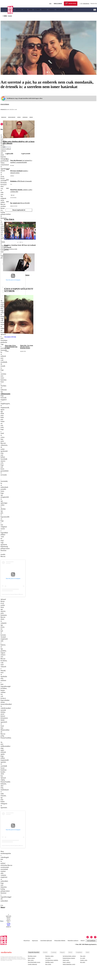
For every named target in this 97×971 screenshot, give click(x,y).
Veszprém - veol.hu (83, 960)
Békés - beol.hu (30, 960)
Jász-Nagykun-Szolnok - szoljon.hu (69, 956)
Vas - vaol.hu (82, 958)
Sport (30, 9)
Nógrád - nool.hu (66, 960)
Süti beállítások (91, 940)
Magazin (62, 952)
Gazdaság (53, 952)
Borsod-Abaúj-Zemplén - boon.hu (34, 962)
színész (12, 175)
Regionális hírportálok (33, 952)
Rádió (87, 952)
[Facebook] (95, 937)
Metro (3, 907)
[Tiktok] (87, 937)
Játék (50, 3)
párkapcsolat (3, 117)
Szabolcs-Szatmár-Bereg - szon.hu (69, 964)
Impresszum (35, 940)
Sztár (25, 9)
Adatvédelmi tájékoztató (46, 940)
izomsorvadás (25, 117)
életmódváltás (7, 147)
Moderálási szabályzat (73, 940)
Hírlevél (82, 940)
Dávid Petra (13, 197)
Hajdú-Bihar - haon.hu (49, 962)
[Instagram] (91, 937)
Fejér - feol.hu (47, 958)
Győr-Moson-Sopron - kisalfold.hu (51, 960)
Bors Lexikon (58, 3)
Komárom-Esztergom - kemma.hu (69, 958)
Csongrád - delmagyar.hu (32, 964)
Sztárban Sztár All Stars (10, 249)
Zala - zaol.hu (82, 962)
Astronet (51, 9)
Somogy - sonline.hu (66, 962)
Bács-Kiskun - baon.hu (32, 956)
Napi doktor (60, 9)
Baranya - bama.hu (31, 958)
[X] (2, 124)
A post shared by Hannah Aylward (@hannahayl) (13, 594)
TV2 (11, 184)
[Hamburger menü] (4, 10)
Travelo (44, 9)
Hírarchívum (27, 940)
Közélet (45, 952)
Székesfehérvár (84, 3)
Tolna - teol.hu (82, 956)
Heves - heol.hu (48, 964)
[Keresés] (95, 10)
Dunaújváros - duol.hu (49, 956)
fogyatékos (5, 104)
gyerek (7, 351)
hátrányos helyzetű (11, 117)
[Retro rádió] (67, 3)
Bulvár (70, 952)
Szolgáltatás (79, 952)
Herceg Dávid (13, 206)
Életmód (37, 9)
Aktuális (19, 9)
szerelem (31, 117)
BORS (5, 16)
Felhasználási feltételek (59, 940)
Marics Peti (23, 351)
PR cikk (12, 165)
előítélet (19, 117)
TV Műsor (69, 9)
